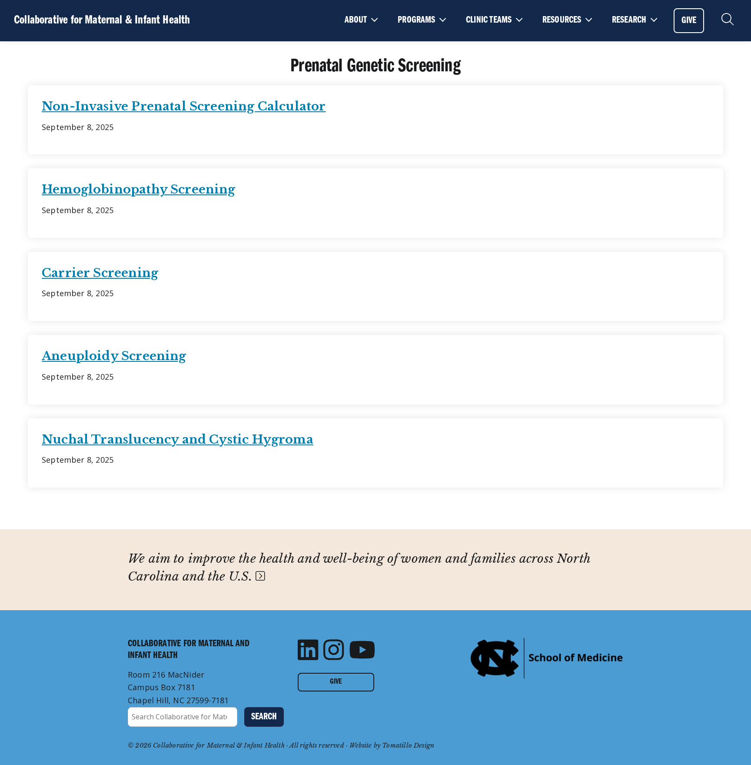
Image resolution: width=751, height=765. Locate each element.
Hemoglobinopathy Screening (139, 189)
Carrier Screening (100, 273)
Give (336, 682)
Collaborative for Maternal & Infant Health (102, 20)
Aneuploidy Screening (114, 356)
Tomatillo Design (408, 745)
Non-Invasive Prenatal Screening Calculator (184, 106)
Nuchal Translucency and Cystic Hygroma (177, 439)
